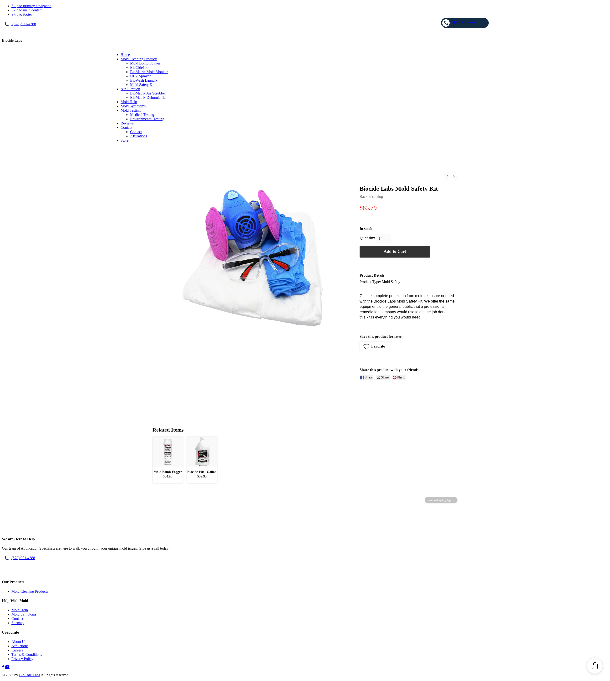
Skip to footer (21, 14)
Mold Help (19, 610)
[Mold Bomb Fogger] (168, 452)
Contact (17, 618)
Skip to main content (26, 10)
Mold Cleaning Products (29, 591)
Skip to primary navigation (31, 6)
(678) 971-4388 (23, 24)
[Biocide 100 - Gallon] (202, 452)
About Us (18, 642)
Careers (17, 650)
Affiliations (19, 646)
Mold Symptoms (23, 614)
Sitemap (17, 623)
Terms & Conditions (26, 654)
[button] (376, 346)
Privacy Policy (22, 659)
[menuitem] (447, 176)
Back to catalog (371, 196)
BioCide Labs (29, 675)
